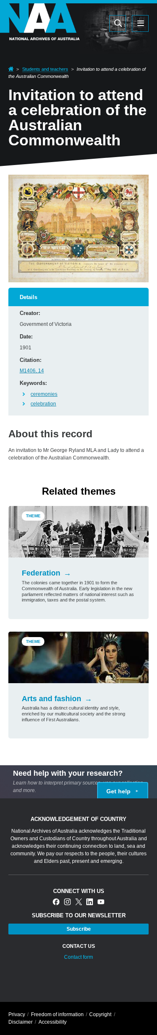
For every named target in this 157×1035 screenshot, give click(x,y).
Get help (118, 791)
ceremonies (44, 394)
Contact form (78, 957)
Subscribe (79, 929)
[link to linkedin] (89, 902)
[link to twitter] (78, 902)
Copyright (100, 1014)
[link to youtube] (101, 902)
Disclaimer (20, 1022)
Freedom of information (57, 1014)
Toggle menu (140, 23)
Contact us (78, 946)
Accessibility (53, 1022)
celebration (43, 404)
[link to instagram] (67, 902)
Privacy (16, 1014)
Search (101, 23)
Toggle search (117, 23)
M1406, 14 (32, 371)
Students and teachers (45, 69)
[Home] (40, 35)
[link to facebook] (56, 902)
